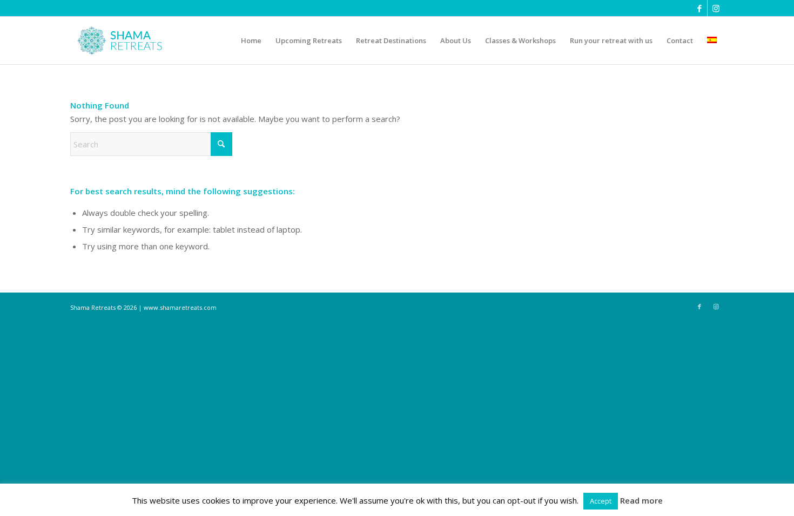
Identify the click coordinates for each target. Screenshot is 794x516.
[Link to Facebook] (699, 8)
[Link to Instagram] (716, 8)
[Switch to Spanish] (712, 40)
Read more (641, 500)
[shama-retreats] (122, 40)
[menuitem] (251, 40)
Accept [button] (600, 501)
